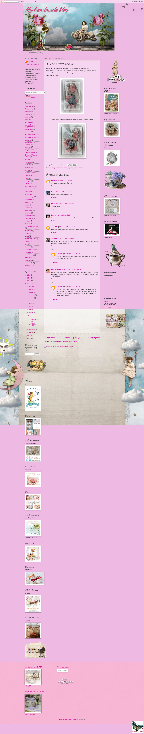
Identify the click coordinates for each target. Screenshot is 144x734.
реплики (27, 224)
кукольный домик (30, 173)
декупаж (27, 147)
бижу (53, 168)
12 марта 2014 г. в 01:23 (73, 269)
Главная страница (36, 52)
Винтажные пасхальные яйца (33, 319)
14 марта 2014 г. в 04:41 (72, 286)
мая (30, 306)
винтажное (59, 168)
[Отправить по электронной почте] (68, 165)
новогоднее (28, 210)
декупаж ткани (29, 150)
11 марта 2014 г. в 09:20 (62, 215)
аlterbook (28, 117)
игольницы (28, 162)
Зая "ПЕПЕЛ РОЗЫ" (32, 324)
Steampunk (28, 263)
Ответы (55, 250)
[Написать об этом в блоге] (70, 165)
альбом (27, 111)
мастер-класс (29, 186)
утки (26, 244)
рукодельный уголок (31, 226)
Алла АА (54, 227)
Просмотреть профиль (32, 64)
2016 (29, 278)
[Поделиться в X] (72, 165)
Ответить (54, 186)
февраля (32, 329)
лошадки (28, 181)
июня (31, 304)
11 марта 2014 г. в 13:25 (66, 238)
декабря (31, 286)
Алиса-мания (29, 109)
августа (31, 298)
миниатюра (28, 194)
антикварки (28, 114)
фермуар (28, 247)
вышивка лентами (30, 137)
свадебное (28, 230)
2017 (29, 275)
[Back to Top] (137, 727)
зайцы (65, 168)
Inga (52, 215)
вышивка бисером (30, 135)
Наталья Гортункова (58, 269)
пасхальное (29, 215)
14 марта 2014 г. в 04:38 (72, 253)
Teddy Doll (28, 265)
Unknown (54, 180)
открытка (28, 213)
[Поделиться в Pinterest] (76, 165)
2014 (29, 284)
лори (26, 178)
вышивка (28, 132)
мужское (28, 202)
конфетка (28, 165)
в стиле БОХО (29, 122)
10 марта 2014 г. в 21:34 (66, 203)
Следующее (49, 337)
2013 (29, 336)
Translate (32, 97)
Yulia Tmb (54, 238)
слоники (27, 241)
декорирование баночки (30, 143)
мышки (27, 205)
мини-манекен (29, 189)
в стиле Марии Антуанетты (29, 125)
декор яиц (28, 140)
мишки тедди (29, 197)
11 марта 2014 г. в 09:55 (67, 227)
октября (31, 292)
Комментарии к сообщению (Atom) (66, 341)
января (31, 332)
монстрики (28, 199)
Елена (53, 192)
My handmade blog (46, 9)
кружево (70, 168)
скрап (27, 236)
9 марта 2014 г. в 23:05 (65, 180)
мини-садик (28, 191)
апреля (31, 309)
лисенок (27, 175)
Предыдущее (94, 337)
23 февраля (29, 106)
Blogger (82, 719)
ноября (31, 289)
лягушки (27, 183)
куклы (27, 170)
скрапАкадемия (30, 239)
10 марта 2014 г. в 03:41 (63, 192)
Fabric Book (28, 257)
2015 (29, 281)
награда (27, 207)
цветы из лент (78, 168)
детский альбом (30, 152)
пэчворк (27, 221)
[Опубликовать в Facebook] (74, 165)
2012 (29, 339)
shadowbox (28, 260)
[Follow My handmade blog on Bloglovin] (110, 308)
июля (31, 301)
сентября (32, 295)
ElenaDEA (54, 203)
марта (31, 312)
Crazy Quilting (29, 255)
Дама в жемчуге (33, 315)
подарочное (29, 218)
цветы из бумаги (30, 249)
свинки (27, 233)
